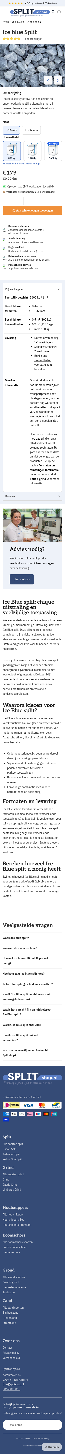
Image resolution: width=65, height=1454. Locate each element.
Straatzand (9, 1323)
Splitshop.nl (27, 1438)
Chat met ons (22, 579)
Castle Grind (10, 1184)
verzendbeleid (42, 360)
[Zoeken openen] (53, 11)
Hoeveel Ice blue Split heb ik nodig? (21, 163)
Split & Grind (18, 21)
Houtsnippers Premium (16, 1225)
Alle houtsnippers (13, 1214)
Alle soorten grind (13, 1174)
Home (6, 21)
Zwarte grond (11, 1282)
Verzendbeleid (11, 1358)
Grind (6, 1179)
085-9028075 (11, 1389)
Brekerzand (10, 1318)
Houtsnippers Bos (13, 1219)
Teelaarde (9, 1292)
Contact (7, 1347)
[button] (12, 39)
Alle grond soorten (14, 1277)
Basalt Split (9, 1149)
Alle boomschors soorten (18, 1242)
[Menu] (6, 12)
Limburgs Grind (12, 1189)
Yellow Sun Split (12, 1159)
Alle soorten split (13, 1144)
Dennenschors (11, 1252)
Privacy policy (11, 1353)
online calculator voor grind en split (34, 886)
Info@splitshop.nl (13, 1384)
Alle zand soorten (13, 1307)
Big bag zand (10, 1312)
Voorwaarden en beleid (32, 1445)
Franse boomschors (14, 1247)
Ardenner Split (11, 1154)
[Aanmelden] (57, 1425)
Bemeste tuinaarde (14, 1287)
